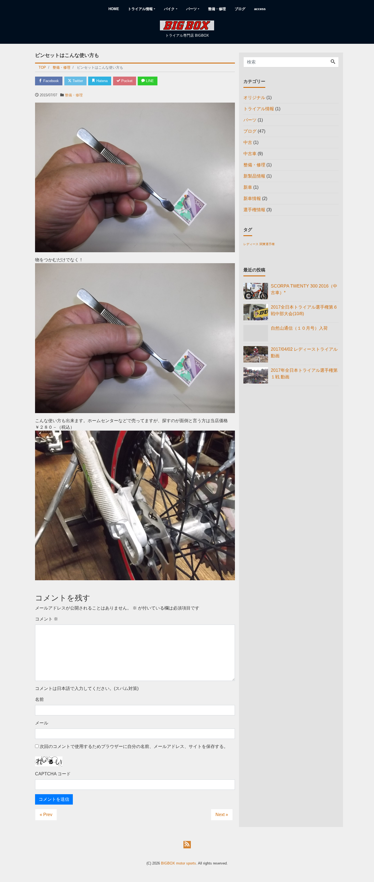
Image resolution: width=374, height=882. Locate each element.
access (260, 9)
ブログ (240, 9)
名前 (39, 699)
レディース (250, 244)
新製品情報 (254, 176)
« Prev (46, 814)
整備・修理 (217, 9)
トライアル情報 (140, 9)
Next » (221, 814)
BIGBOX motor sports (178, 863)
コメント (46, 619)
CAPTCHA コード (53, 773)
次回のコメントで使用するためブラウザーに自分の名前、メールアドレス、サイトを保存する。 (134, 746)
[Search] (332, 62)
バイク (169, 9)
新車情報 (252, 198)
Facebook (50, 81)
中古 (247, 142)
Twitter (77, 81)
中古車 (250, 153)
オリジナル (254, 97)
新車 (247, 187)
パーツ (191, 9)
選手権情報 (254, 209)
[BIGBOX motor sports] (187, 25)
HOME (113, 9)
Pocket (126, 81)
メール (41, 723)
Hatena (101, 81)
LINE (149, 81)
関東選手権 (267, 244)
